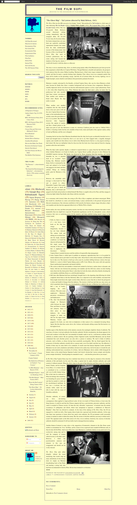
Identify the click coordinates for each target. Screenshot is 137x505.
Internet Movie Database (32, 138)
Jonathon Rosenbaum (31, 141)
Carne (26, 286)
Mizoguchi (40, 217)
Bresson (40, 219)
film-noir (68, 474)
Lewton (75, 474)
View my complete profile (38, 458)
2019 (29, 318)
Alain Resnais (40, 244)
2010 (29, 343)
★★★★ (27, 87)
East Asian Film (29, 48)
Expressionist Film (30, 53)
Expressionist (59, 474)
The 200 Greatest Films (32, 68)
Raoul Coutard (37, 265)
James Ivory (38, 275)
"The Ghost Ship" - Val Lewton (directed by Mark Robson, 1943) (71, 20)
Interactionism (30, 213)
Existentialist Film (30, 51)
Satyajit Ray (34, 191)
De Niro (31, 234)
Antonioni (32, 202)
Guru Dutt (41, 238)
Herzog (27, 200)
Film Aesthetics (29, 56)
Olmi (41, 294)
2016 (29, 326)
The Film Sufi (69, 9)
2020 (29, 315)
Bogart (33, 271)
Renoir (33, 232)
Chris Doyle (29, 226)
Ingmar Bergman (35, 197)
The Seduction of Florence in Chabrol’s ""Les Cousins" (36, 363)
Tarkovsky (30, 244)
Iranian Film (28, 63)
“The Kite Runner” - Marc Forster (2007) (36, 378)
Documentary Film (30, 46)
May (30, 406)
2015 (29, 329)
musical (37, 208)
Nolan (27, 265)
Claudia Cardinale (37, 286)
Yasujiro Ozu (38, 236)
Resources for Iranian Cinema (33, 146)
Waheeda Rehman (37, 255)
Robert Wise (40, 251)
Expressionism (36, 298)
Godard (29, 273)
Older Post (107, 489)
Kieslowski (32, 204)
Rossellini (34, 280)
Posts (29, 439)
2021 (29, 312)
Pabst (41, 277)
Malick (35, 248)
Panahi (27, 208)
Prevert (27, 280)
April (30, 409)
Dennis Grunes (29, 136)
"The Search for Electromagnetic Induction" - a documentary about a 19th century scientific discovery (34, 172)
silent (27, 189)
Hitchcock (39, 189)
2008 (29, 420)
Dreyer (27, 238)
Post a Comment (51, 486)
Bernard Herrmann (32, 210)
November (32, 351)
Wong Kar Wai (37, 221)
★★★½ (27, 89)
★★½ (27, 94)
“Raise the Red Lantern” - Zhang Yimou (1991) (36, 383)
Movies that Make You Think (33, 143)
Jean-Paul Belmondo (37, 290)
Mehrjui (28, 217)
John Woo (36, 292)
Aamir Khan (40, 232)
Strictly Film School (31, 148)
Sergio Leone (32, 253)
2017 (29, 323)
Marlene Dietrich (32, 230)
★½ (26, 99)
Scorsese (27, 221)
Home (78, 489)
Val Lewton (95, 23)
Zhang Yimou (39, 200)
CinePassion (28, 127)
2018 (29, 321)
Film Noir (28, 58)
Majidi (40, 234)
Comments (31, 443)
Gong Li (41, 228)
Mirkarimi (34, 277)
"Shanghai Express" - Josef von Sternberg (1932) (36, 374)
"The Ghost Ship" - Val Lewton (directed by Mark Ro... (35, 389)
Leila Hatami (37, 261)
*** (53, 474)
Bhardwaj (33, 284)
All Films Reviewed (31, 41)
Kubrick (27, 277)
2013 (29, 334)
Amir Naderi (34, 269)
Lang (42, 242)
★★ (26, 96)
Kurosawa (35, 242)
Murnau (42, 248)
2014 (29, 332)
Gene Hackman (35, 288)
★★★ (27, 92)
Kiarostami (28, 215)
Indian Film (28, 61)
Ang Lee (27, 257)
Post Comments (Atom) (60, 493)
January (31, 417)
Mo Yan (35, 294)
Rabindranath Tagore (34, 194)
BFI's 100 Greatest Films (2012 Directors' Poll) (34, 123)
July (30, 400)
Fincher (27, 288)
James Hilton (28, 275)
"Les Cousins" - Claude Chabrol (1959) (35, 354)
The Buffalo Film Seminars (33, 155)
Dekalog (38, 206)
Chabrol (35, 257)
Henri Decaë (32, 240)
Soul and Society (30, 65)
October (31, 395)
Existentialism (32, 246)
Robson (81, 474)
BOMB (27, 101)
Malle (42, 202)
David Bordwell (29, 134)
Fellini (42, 257)
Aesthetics (39, 223)
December (32, 348)
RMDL (31, 219)
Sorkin (27, 296)
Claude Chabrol (33, 358)
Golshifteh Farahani (31, 228)
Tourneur (35, 282)
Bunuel (40, 284)
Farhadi (39, 226)
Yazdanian (28, 223)
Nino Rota (39, 263)
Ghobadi (33, 238)
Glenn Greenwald (33, 259)
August (31, 397)
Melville (27, 236)
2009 (29, 345)
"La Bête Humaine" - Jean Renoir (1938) (36, 369)
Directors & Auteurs (31, 44)
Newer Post (49, 489)
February (32, 414)
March (31, 411)
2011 (29, 340)
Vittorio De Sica (35, 296)
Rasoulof (27, 267)
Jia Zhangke (28, 292)
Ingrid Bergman (38, 273)
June (30, 403)
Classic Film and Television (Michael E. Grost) (33, 130)
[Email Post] (82, 472)
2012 (29, 337)
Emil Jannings (40, 271)
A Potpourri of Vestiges (32, 111)
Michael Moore (29, 263)
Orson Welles (31, 251)
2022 (29, 309)
